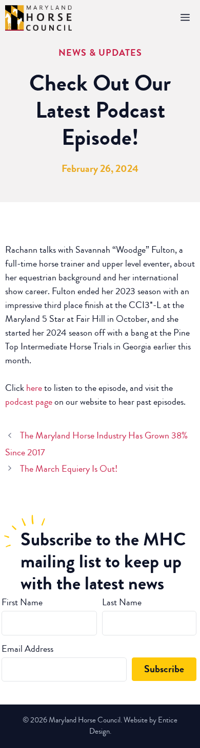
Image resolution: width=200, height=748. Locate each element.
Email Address (27, 648)
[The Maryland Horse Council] (38, 18)
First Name (22, 602)
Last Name (122, 602)
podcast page (28, 401)
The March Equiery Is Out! (68, 468)
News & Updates (100, 52)
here (34, 387)
